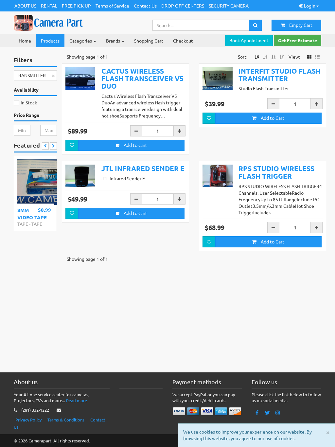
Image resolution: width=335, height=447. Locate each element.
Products (50, 41)
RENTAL (49, 6)
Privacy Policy (28, 419)
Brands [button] (113, 41)
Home (25, 41)
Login (309, 6)
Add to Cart (135, 145)
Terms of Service (112, 6)
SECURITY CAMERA (229, 6)
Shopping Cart (148, 41)
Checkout (183, 41)
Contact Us (145, 6)
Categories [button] (81, 41)
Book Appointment (249, 40)
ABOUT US (25, 6)
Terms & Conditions (65, 419)
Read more (76, 400)
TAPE (22, 224)
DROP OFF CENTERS (182, 6)
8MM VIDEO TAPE (32, 213)
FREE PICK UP (76, 6)
